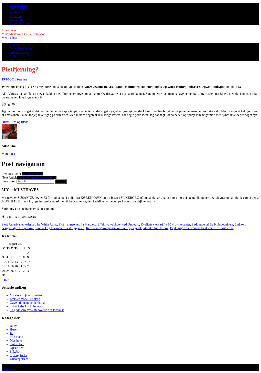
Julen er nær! (32, 173)
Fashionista (9, 369)
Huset (5, 122)
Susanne (21, 79)
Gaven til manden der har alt (28, 302)
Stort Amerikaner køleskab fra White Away (29, 224)
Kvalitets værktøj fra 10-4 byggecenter (165, 224)
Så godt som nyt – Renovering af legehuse (37, 310)
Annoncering (18, 59)
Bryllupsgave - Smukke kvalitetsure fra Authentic (201, 228)
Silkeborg (16, 351)
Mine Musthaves (20, 48)
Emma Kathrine (20, 23)
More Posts (9, 153)
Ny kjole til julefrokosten (26, 295)
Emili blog (16, 12)
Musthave (16, 340)
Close (13, 37)
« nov (5, 279)
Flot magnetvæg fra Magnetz (77, 224)
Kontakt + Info (19, 52)
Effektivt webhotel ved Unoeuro (118, 224)
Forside (14, 44)
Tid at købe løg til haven (25, 306)
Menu (5, 37)
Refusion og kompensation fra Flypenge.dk (114, 228)
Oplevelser (17, 344)
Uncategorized (19, 359)
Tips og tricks (19, 122)
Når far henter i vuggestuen (36, 177)
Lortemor (16, 16)
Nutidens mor (18, 8)
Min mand (16, 336)
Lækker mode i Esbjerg (25, 299)
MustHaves (9, 30)
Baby (13, 325)
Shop (13, 55)
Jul (11, 333)
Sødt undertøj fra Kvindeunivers (212, 224)
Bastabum (16, 19)
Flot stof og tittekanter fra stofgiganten (59, 228)
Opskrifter (16, 348)
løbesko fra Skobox (155, 228)
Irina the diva (18, 5)
